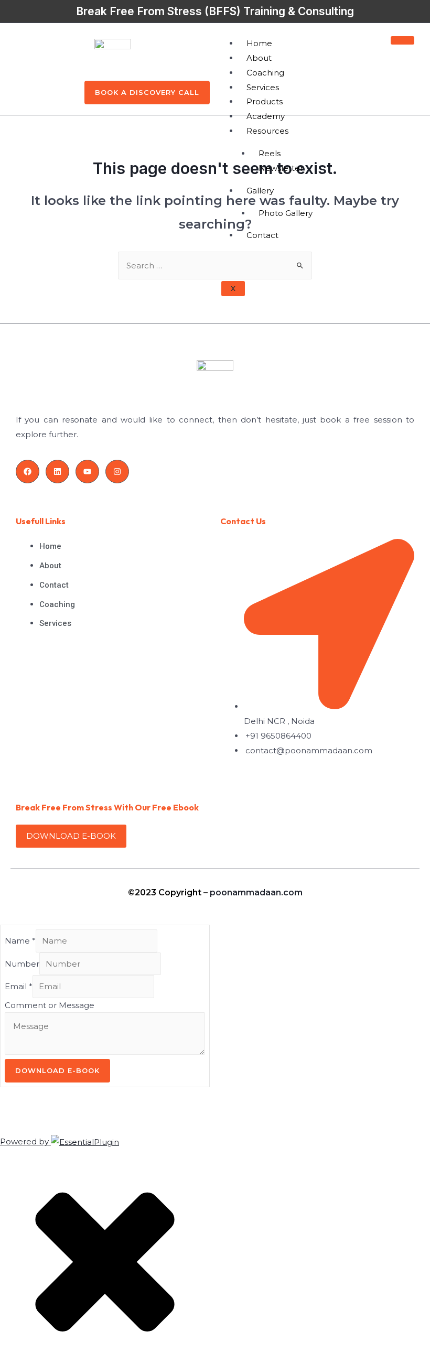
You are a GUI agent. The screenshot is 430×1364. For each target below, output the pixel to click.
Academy (265, 116)
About (259, 58)
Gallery (260, 191)
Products (264, 101)
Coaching (265, 73)
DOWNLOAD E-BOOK (71, 836)
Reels (270, 153)
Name (20, 941)
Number (22, 964)
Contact (262, 235)
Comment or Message (49, 1005)
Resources (267, 131)
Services (262, 87)
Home (259, 43)
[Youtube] (87, 471)
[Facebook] (27, 471)
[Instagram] (117, 471)
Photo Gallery (286, 213)
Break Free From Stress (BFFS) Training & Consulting (215, 11)
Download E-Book (57, 1070)
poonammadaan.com (256, 892)
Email (19, 986)
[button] (147, 92)
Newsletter (281, 168)
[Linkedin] (57, 471)
